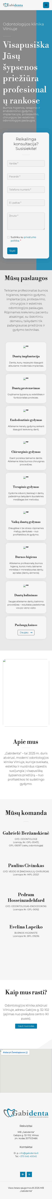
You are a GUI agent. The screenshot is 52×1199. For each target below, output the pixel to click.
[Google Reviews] (29, 1174)
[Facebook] (22, 1174)
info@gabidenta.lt (28, 1153)
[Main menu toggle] (46, 5)
